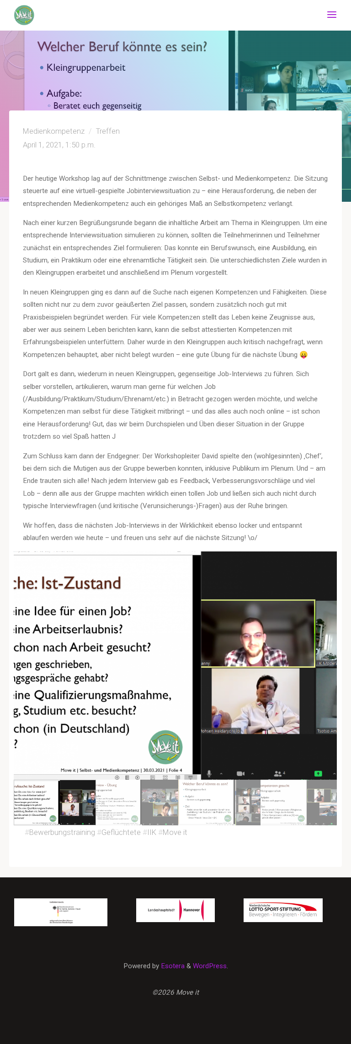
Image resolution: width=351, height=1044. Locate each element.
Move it (175, 832)
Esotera (172, 966)
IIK (151, 832)
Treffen (65, 9)
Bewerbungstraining (62, 832)
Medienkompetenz (110, 9)
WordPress (210, 966)
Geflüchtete (121, 832)
